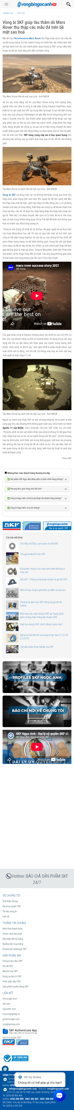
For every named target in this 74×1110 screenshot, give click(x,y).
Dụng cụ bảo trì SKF (12, 976)
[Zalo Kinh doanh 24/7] (5, 1071)
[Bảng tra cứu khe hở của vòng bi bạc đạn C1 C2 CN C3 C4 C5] (12, 638)
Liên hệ (6, 916)
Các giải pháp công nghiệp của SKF (37, 646)
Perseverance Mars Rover (27, 38)
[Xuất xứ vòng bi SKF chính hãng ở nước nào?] (12, 627)
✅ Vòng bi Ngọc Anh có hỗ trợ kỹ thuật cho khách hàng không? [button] (34, 498)
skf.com (6, 1003)
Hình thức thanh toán (13, 928)
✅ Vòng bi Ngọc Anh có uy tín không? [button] (23, 508)
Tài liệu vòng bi (10, 911)
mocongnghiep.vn (11, 1014)
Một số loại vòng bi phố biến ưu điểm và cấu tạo (43, 590)
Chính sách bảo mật (12, 933)
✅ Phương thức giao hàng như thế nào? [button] (24, 489)
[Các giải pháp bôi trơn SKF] (12, 558)
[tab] (37, 479)
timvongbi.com (10, 998)
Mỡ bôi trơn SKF (10, 971)
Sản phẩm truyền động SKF (16, 986)
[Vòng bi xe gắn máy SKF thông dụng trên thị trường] (12, 605)
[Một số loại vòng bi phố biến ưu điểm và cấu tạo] (12, 593)
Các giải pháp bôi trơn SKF (32, 554)
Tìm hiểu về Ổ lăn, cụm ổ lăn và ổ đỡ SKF (39, 543)
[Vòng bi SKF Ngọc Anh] (37, 4)
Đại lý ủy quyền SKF (12, 906)
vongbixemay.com (11, 1024)
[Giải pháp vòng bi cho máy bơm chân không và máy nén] (12, 571)
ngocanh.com (9, 1009)
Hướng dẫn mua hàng (13, 944)
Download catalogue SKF (15, 949)
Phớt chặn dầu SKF (12, 981)
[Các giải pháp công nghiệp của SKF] (12, 649)
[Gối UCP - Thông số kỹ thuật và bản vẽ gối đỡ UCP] (12, 582)
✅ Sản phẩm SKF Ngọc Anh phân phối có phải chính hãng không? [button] (35, 479)
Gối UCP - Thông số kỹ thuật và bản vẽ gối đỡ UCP (43, 579)
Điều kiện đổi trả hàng (13, 938)
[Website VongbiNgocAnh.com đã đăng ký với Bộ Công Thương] (15, 1058)
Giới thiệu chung (10, 901)
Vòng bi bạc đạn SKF (13, 961)
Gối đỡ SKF (8, 966)
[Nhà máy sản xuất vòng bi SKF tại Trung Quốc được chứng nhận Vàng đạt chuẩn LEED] (12, 616)
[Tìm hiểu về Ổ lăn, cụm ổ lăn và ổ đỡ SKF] (12, 546)
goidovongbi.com (11, 1019)
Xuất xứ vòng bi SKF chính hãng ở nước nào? (41, 624)
